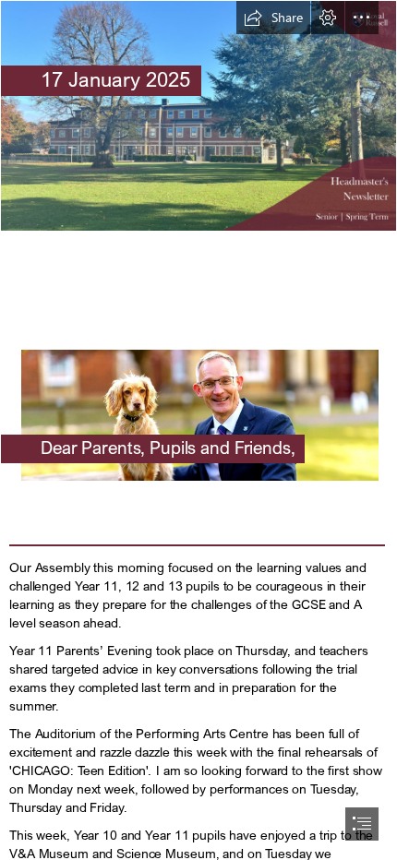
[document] (198, 430)
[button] (273, 17)
